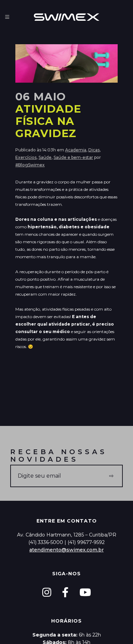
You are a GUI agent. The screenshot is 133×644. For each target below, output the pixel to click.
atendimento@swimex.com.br (66, 550)
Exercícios (25, 157)
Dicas (94, 149)
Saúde (45, 157)
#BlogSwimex (30, 164)
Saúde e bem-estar (73, 157)
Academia (75, 149)
